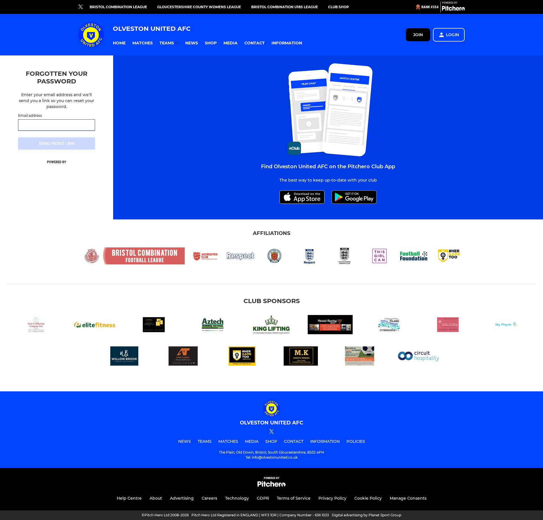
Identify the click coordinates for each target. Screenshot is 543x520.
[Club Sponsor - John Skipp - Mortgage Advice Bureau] (359, 357)
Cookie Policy (368, 498)
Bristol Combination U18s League (284, 7)
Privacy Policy (332, 498)
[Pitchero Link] (453, 9)
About (156, 498)
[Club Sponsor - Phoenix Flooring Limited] (330, 325)
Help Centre (129, 498)
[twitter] (80, 7)
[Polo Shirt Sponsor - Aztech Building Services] (212, 325)
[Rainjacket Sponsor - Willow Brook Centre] (124, 357)
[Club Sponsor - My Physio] (506, 325)
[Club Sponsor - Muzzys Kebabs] (301, 357)
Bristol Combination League (118, 7)
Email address (30, 116)
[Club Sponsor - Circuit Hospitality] (418, 357)
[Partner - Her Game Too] (242, 357)
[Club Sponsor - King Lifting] (271, 325)
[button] (119, 43)
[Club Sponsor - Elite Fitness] (95, 325)
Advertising (182, 498)
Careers (209, 498)
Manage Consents (408, 498)
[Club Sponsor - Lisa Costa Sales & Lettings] (448, 325)
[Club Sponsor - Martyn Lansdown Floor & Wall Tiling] (389, 325)
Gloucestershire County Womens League (199, 7)
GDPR (263, 498)
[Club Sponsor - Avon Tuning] (183, 357)
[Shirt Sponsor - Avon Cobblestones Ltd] (36, 325)
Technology (237, 498)
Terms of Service (294, 498)
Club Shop (338, 7)
